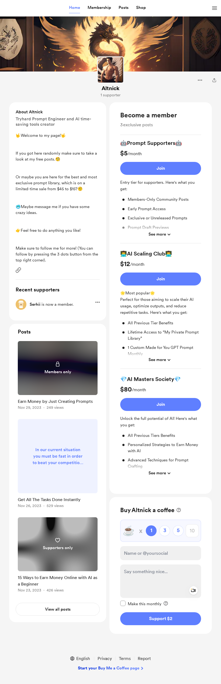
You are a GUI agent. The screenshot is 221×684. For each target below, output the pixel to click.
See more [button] (157, 234)
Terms (125, 658)
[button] (74, 8)
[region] (160, 298)
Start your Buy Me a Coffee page (108, 668)
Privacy (105, 658)
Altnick (110, 88)
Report (144, 658)
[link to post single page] (58, 376)
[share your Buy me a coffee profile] (214, 80)
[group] (160, 191)
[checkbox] (140, 603)
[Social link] (18, 270)
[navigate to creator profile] (110, 69)
